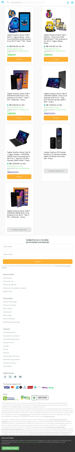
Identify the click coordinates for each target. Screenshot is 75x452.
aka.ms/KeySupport (25, 414)
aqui (60, 442)
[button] (72, 3)
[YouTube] (20, 377)
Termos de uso (8, 281)
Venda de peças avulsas (11, 359)
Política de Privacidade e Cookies (14, 288)
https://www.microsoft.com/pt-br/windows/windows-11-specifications (49, 432)
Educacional (7, 312)
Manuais (6, 353)
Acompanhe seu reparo (11, 336)
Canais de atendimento (11, 339)
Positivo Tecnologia (10, 302)
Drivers (5, 349)
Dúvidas (6, 346)
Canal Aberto (7, 366)
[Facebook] (5, 377)
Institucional (7, 278)
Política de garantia (9, 285)
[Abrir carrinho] (68, 3)
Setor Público (7, 308)
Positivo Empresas (9, 305)
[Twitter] (15, 377)
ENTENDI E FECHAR (10, 448)
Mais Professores (9, 319)
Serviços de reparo (9, 363)
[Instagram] (10, 377)
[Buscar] (7, 2)
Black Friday (7, 315)
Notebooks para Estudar (11, 322)
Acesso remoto (8, 342)
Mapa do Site (7, 291)
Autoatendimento (9, 332)
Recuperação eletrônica (11, 356)
